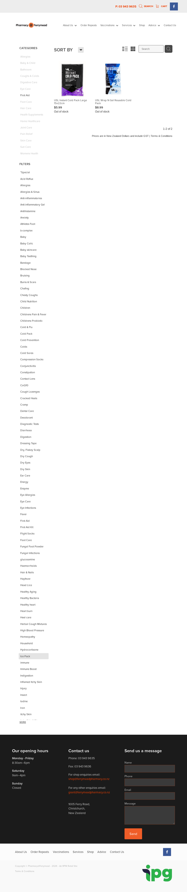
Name (128, 762)
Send (133, 833)
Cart (163, 6)
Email (128, 790)
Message (130, 803)
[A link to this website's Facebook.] (174, 6)
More (23, 722)
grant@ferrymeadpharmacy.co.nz (89, 792)
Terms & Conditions (24, 871)
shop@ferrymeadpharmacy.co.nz (88, 779)
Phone (128, 776)
